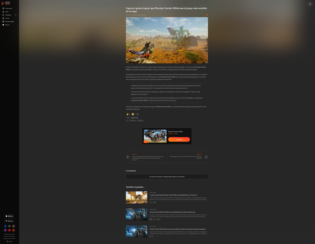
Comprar (179, 139)
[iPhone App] (9, 216)
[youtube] (9, 230)
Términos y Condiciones (9, 236)
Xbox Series (140, 120)
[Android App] (9, 221)
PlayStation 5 (133, 120)
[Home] (6, 3)
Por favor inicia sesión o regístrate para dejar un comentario (167, 176)
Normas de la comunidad (9, 238)
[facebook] (5, 226)
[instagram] (13, 226)
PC (127, 120)
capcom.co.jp (134, 117)
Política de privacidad (9, 234)
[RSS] (13, 230)
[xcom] (9, 226)
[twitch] (5, 230)
